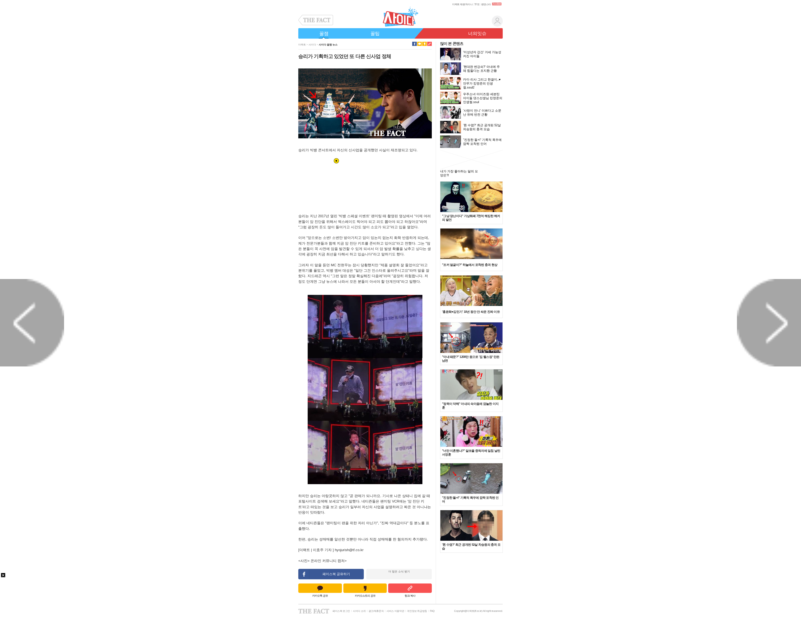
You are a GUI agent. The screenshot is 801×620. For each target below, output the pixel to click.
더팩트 (302, 44)
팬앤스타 (486, 4)
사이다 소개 (359, 611)
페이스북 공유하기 (336, 574)
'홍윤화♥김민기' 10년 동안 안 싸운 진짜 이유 (471, 311)
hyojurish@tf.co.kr (349, 550)
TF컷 (477, 4)
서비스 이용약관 (395, 611)
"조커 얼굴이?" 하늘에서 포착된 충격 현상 (469, 264)
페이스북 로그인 (341, 611)
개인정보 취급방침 (417, 611)
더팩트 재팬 (458, 4)
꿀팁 (375, 33)
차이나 (469, 4)
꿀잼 (324, 33)
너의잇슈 (477, 33)
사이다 (312, 44)
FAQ (432, 611)
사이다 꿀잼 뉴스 (328, 44)
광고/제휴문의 (376, 611)
